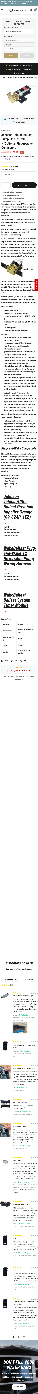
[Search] (31, 10)
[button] (19, 1387)
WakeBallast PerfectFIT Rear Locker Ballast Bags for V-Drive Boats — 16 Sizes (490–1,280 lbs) (25, 1187)
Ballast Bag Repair (19, 1126)
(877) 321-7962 (16, 201)
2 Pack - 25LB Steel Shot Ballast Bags (23, 1226)
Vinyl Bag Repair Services (20, 1090)
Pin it (24, 661)
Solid (14, 1238)
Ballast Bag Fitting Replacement (25, 1068)
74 (24, 1337)
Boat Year (7, 45)
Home (3, 78)
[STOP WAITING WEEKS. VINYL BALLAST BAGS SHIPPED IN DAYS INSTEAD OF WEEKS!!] (19, 3)
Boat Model (8, 36)
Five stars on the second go (23, 996)
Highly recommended (20, 1102)
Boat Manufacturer (11, 28)
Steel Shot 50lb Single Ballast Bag (22, 1114)
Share (6, 661)
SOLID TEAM (17, 1160)
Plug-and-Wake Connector (23, 343)
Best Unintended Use (20, 1204)
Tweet (15, 661)
